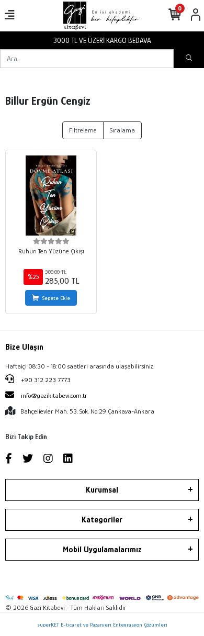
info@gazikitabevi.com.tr (54, 395)
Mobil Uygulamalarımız (102, 549)
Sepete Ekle (56, 298)
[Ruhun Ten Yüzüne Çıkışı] (51, 195)
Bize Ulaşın (24, 347)
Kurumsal (102, 490)
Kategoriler (102, 520)
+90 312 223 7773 (45, 380)
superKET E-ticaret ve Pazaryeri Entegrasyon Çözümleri (102, 624)
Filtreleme (83, 130)
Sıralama (122, 130)
